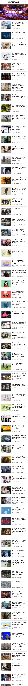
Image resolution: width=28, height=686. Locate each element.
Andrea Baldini (19, 90)
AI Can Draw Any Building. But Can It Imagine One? (18, 33)
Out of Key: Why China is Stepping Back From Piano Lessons (19, 478)
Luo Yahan (20, 265)
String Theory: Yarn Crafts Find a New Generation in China (18, 65)
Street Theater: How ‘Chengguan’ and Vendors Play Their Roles (18, 200)
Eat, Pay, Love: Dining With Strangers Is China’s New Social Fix (19, 189)
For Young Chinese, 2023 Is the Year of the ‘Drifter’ (19, 623)
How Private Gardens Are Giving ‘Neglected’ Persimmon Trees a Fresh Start (18, 118)
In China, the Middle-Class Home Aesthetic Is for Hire (19, 74)
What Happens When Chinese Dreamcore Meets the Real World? (19, 23)
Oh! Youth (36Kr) (21, 286)
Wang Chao (17, 48)
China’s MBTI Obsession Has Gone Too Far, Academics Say (19, 416)
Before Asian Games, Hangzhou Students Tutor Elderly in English (18, 603)
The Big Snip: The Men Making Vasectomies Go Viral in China (18, 293)
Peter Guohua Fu (19, 38)
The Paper (17, 59)
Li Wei (19, 627)
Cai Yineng (20, 245)
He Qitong (18, 100)
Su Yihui (17, 79)
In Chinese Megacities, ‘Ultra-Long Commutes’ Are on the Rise (19, 344)
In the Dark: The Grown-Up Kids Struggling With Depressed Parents (18, 303)
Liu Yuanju (20, 317)
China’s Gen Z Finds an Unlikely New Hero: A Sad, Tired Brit (18, 385)
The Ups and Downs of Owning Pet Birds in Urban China (18, 458)
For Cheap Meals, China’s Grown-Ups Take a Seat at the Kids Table (18, 655)
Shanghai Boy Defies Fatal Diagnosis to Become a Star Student (19, 54)
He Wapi (20, 173)
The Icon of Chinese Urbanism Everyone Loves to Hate (18, 241)
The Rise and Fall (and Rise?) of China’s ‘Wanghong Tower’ (19, 231)
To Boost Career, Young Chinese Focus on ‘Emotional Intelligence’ (18, 509)
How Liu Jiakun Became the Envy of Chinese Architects (19, 271)
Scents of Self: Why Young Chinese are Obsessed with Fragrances (19, 499)
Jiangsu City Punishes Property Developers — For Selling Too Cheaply (19, 645)
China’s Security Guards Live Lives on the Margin (19, 168)
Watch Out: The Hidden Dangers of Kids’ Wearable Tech (19, 220)
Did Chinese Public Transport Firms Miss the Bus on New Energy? (18, 406)
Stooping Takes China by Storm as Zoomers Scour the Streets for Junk (19, 614)
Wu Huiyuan (20, 214)
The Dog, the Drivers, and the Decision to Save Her (18, 105)
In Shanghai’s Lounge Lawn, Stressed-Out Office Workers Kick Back (19, 437)
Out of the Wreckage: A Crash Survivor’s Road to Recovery (18, 282)
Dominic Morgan (21, 390)
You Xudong (20, 276)
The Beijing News (19, 121)
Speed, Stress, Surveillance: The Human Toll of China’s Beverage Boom (19, 375)
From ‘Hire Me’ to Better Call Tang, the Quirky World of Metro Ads (19, 427)
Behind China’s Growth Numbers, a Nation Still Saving (18, 262)
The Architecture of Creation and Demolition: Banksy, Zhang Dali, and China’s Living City (18, 86)
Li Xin (17, 69)
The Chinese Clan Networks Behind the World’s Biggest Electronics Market (19, 44)
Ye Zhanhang (21, 556)
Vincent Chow (21, 596)
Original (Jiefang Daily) (20, 152)
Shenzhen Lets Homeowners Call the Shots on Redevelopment (19, 96)
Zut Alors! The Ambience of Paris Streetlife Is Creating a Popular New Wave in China (19, 531)
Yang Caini (20, 493)
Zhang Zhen (20, 512)
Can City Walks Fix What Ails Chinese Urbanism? (18, 467)
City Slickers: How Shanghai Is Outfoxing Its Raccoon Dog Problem (19, 542)
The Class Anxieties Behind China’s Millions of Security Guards (19, 179)
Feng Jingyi (14, 194)
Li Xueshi (17, 142)
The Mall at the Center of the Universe (18, 582)
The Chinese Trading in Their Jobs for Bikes (18, 364)
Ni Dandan (20, 649)
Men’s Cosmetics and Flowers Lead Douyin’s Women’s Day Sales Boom (18, 488)
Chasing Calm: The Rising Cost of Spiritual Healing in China (19, 519)
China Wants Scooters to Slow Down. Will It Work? (18, 312)
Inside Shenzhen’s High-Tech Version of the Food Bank (19, 137)
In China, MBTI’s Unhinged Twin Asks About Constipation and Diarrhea (18, 128)
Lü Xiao (17, 111)
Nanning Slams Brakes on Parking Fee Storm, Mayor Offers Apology (18, 634)
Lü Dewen (20, 204)
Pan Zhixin (18, 28)
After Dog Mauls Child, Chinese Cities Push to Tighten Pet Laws (18, 562)
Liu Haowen (22, 69)
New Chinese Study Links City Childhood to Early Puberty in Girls (18, 158)
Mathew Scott (21, 680)
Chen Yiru (20, 163)
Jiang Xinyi (20, 348)
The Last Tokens (16, 209)
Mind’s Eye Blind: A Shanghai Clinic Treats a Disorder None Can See (18, 354)
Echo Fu (19, 577)
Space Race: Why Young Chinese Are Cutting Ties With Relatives (18, 552)
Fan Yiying (18, 132)
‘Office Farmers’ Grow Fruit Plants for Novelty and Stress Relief (19, 447)
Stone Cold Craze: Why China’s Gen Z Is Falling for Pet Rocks (19, 334)
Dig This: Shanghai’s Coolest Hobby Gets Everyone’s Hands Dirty (19, 251)
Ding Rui (20, 378)
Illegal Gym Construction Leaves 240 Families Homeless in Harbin (18, 665)
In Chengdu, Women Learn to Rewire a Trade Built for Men (18, 396)
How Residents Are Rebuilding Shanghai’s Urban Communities (17, 572)
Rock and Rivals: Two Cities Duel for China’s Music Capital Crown (19, 593)
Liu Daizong (20, 410)
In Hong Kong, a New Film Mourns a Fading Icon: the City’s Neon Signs (18, 676)
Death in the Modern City (18, 684)
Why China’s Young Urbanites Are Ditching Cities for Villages (18, 148)
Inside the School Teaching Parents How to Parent (19, 322)
